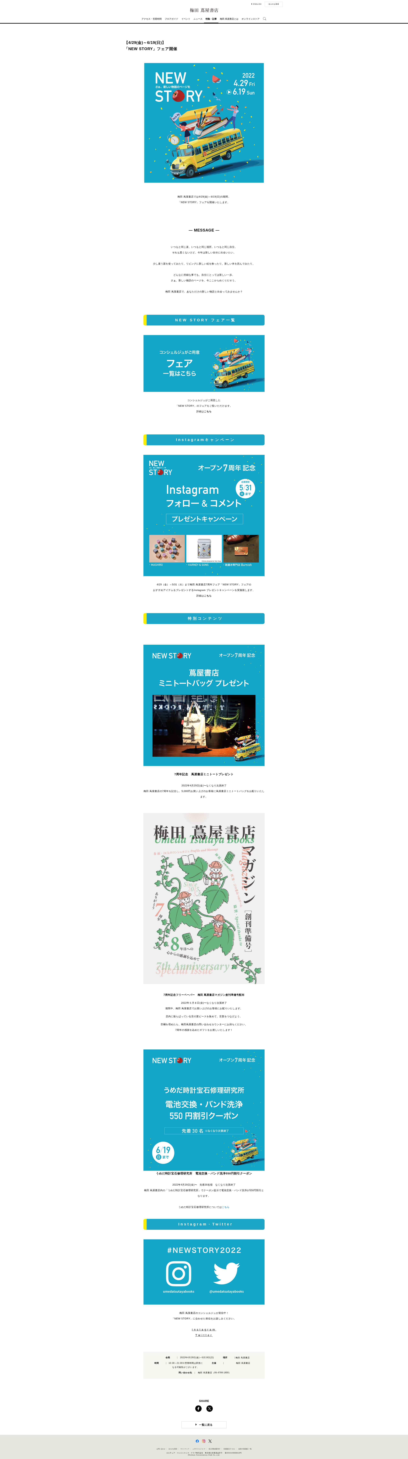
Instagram (204, 1329)
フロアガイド (171, 19)
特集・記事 (211, 19)
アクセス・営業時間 (152, 19)
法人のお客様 (274, 4)
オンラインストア (250, 19)
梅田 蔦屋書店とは (229, 19)
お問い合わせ (161, 1449)
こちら (208, 411)
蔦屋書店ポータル (229, 1449)
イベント (185, 19)
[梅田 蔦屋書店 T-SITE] (204, 10)
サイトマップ (184, 1449)
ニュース (197, 19)
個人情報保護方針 (214, 1449)
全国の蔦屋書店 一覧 (244, 1449)
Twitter (204, 1335)
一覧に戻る (206, 1424)
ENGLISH (257, 4)
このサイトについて (198, 1449)
